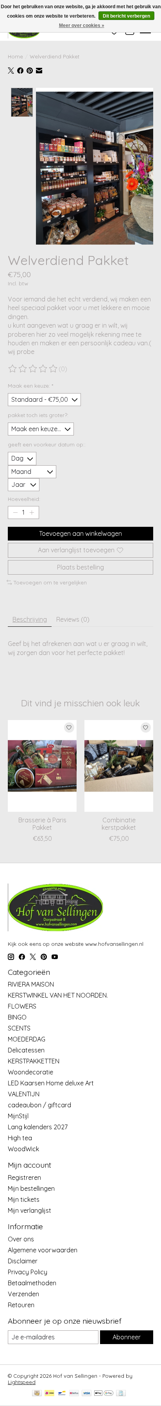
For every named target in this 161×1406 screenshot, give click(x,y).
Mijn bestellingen (31, 1188)
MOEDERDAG (26, 1039)
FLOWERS (22, 1006)
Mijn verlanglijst (29, 1210)
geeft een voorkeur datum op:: (47, 444)
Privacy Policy (27, 1272)
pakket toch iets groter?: (38, 415)
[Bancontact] (62, 1393)
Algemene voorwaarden (42, 1250)
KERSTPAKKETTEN (33, 1061)
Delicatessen (26, 1050)
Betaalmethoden (32, 1283)
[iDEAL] (49, 1393)
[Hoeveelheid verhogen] (32, 513)
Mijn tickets (23, 1199)
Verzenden (23, 1294)
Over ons (21, 1239)
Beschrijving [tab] (30, 619)
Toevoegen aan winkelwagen (80, 533)
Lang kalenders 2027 (38, 1127)
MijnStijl (18, 1116)
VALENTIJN (23, 1094)
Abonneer (127, 1337)
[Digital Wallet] (103, 1393)
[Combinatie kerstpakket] (118, 766)
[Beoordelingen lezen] (33, 369)
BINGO (17, 1017)
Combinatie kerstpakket (119, 823)
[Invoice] (121, 1393)
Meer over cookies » (81, 25)
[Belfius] (74, 1393)
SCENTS (19, 1028)
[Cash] (37, 1393)
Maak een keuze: (30, 386)
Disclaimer (23, 1261)
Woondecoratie (30, 1072)
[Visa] (87, 1393)
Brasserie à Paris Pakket (42, 823)
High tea (20, 1138)
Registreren (24, 1177)
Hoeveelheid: (24, 499)
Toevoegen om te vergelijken (50, 582)
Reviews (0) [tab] (72, 619)
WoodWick (23, 1149)
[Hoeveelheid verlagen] (15, 513)
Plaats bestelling (80, 567)
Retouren (21, 1305)
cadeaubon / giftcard (39, 1105)
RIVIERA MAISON (31, 984)
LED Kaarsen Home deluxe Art (51, 1083)
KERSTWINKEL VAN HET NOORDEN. (58, 995)
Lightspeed (22, 1382)
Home (15, 56)
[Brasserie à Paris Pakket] (42, 766)
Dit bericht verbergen (126, 16)
